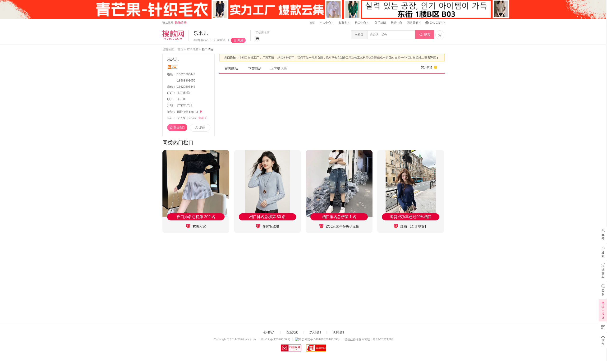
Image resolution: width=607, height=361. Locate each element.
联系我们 (338, 332)
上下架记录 (278, 68)
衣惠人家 (199, 226)
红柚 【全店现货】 (413, 226)
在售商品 (231, 68)
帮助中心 (396, 22)
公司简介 (269, 332)
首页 (312, 22)
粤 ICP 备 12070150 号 (275, 339)
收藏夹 (343, 22)
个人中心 (326, 22)
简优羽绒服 (270, 226)
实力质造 (429, 67)
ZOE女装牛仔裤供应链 (342, 226)
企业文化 (292, 332)
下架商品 (255, 68)
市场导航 (192, 49)
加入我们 (315, 332)
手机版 (380, 22)
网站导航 (413, 22)
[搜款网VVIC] (173, 35)
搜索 (424, 35)
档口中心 (361, 22)
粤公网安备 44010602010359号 (319, 339)
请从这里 (174, 22)
